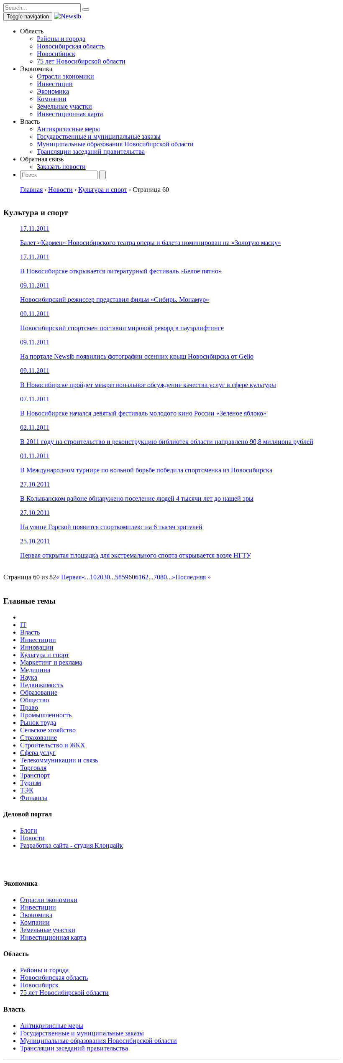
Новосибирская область (71, 46)
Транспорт (35, 775)
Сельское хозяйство (48, 730)
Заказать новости (61, 166)
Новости (32, 837)
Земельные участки (64, 106)
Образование (38, 692)
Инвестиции (55, 83)
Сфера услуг (38, 752)
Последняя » (193, 577)
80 (163, 577)
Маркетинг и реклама (51, 662)
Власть (30, 632)
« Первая (69, 577)
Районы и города (61, 38)
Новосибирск (56, 53)
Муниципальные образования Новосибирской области (115, 144)
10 (93, 577)
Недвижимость (41, 684)
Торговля (33, 767)
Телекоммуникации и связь (59, 760)
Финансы (33, 797)
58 (118, 577)
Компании (52, 98)
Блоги (28, 830)
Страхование (38, 737)
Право (29, 707)
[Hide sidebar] (85, 9)
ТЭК (26, 790)
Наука (28, 677)
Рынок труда (38, 722)
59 (125, 577)
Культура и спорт (44, 654)
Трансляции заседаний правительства (91, 151)
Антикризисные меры (68, 129)
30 (106, 577)
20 (100, 577)
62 (145, 577)
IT (23, 624)
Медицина (35, 669)
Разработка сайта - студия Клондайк (71, 845)
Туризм (30, 782)
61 (138, 577)
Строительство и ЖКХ (52, 745)
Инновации (37, 647)
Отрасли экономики (65, 76)
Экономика (53, 91)
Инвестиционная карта (70, 113)
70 (157, 577)
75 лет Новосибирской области (81, 61)
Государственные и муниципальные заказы (99, 136)
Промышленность (46, 715)
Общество (34, 700)
